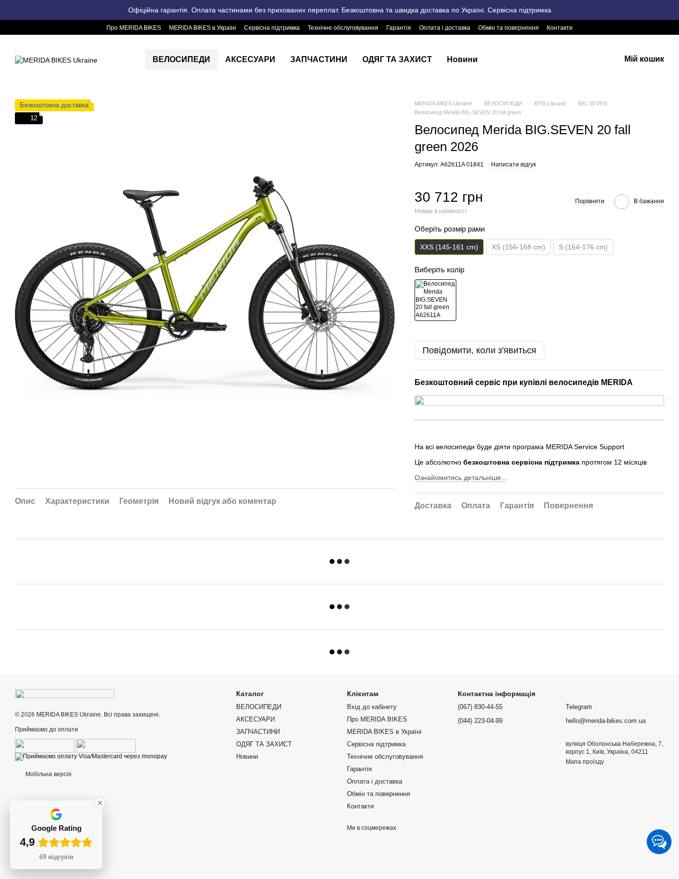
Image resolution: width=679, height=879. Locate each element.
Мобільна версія (48, 774)
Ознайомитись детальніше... (461, 477)
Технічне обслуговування (343, 27)
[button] (671, 10)
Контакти (560, 27)
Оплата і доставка (444, 27)
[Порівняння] (535, 60)
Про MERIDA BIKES (133, 27)
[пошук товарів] (503, 60)
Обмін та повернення (508, 27)
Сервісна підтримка (272, 27)
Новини (462, 59)
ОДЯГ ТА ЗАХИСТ (397, 59)
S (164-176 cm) (583, 247)
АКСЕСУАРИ (250, 59)
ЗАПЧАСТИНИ (318, 59)
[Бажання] (561, 60)
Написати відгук (513, 164)
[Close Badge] (100, 803)
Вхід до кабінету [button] (372, 707)
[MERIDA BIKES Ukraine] (64, 693)
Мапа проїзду (585, 761)
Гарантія (398, 27)
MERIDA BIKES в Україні (202, 27)
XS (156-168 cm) (518, 247)
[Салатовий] (435, 300)
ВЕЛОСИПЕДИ (181, 59)
